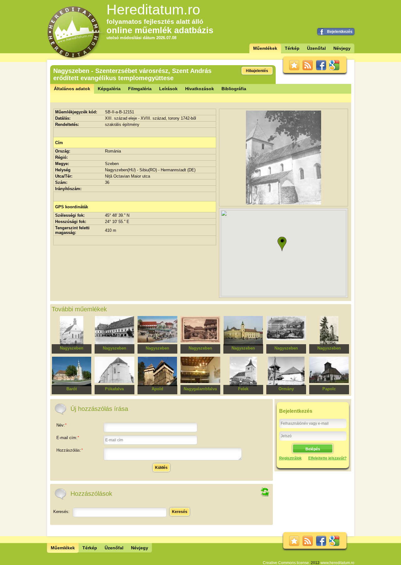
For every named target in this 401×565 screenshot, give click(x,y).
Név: (61, 425)
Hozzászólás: (69, 450)
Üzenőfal (316, 48)
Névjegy (342, 48)
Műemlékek (265, 48)
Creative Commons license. (286, 563)
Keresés (179, 512)
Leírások (168, 88)
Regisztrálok (290, 458)
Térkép (292, 48)
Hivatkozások (199, 88)
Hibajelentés (257, 71)
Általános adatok (72, 88)
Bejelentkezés (339, 31)
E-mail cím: (67, 437)
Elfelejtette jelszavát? (327, 458)
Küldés (161, 467)
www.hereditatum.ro (337, 563)
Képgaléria (109, 88)
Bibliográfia (233, 88)
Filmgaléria (140, 88)
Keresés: (61, 511)
